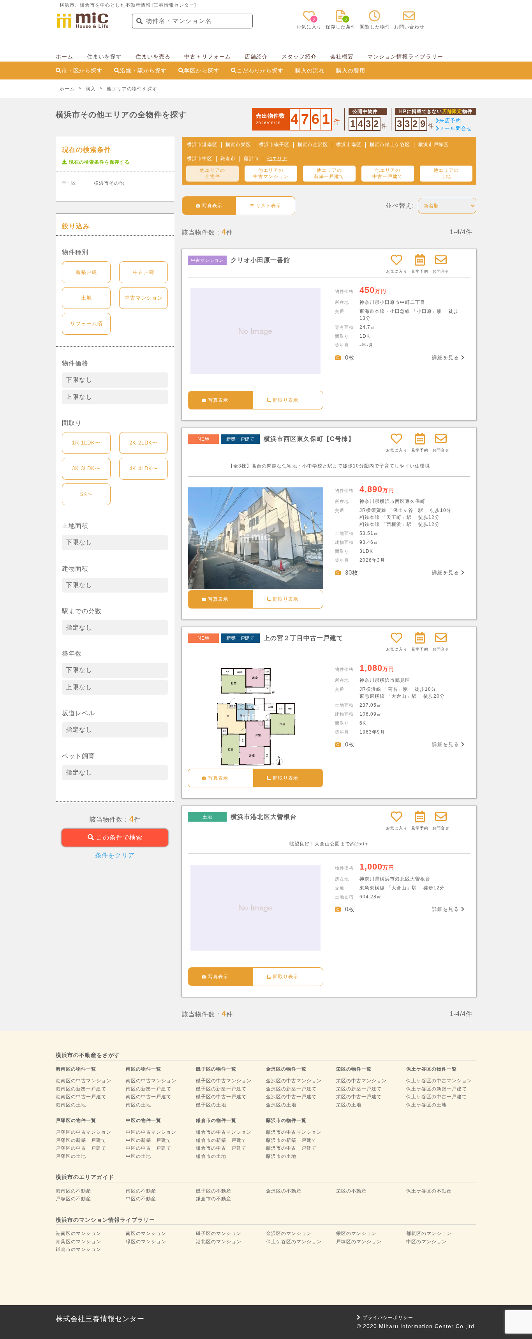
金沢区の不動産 (283, 1191)
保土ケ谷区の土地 (426, 1105)
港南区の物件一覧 (76, 1069)
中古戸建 (144, 272)
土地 (86, 298)
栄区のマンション (356, 1233)
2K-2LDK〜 (143, 443)
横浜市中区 (199, 158)
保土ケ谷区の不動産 (429, 1191)
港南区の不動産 (73, 1191)
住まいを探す (104, 56)
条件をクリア (115, 855)
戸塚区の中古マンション (83, 1132)
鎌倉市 (228, 158)
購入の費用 (350, 70)
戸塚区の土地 (71, 1156)
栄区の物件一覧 (354, 1069)
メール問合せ (455, 128)
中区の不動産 (141, 1198)
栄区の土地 (348, 1105)
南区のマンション (146, 1233)
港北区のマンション (218, 1241)
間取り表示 (285, 400)
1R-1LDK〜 (86, 443)
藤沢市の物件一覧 (286, 1120)
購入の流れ (309, 70)
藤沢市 (251, 158)
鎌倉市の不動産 (213, 1198)
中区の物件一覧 (143, 1120)
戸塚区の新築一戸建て (81, 1140)
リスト (268, 205)
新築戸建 (86, 272)
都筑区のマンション (429, 1233)
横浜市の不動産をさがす (88, 1055)
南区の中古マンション (151, 1080)
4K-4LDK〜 (143, 468)
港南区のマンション (78, 1233)
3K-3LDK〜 (86, 468)
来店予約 (450, 120)
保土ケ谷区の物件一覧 (431, 1069)
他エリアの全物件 (212, 173)
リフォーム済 (86, 323)
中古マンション (144, 298)
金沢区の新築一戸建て (291, 1089)
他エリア (277, 158)
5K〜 (86, 494)
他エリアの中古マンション (271, 173)
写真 (212, 205)
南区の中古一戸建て (148, 1096)
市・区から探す (82, 70)
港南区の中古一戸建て (81, 1096)
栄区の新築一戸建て (359, 1089)
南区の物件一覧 (143, 1069)
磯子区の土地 (211, 1105)
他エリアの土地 (446, 173)
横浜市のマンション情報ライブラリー (105, 1220)
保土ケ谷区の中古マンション (439, 1080)
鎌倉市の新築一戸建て (221, 1140)
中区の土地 (138, 1156)
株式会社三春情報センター (100, 1319)
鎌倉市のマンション (78, 1249)
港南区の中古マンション (83, 1080)
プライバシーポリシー (388, 1317)
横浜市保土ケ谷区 (390, 144)
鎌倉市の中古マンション (224, 1132)
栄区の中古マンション (361, 1080)
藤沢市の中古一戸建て (291, 1148)
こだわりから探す (260, 70)
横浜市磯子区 (274, 144)
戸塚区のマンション (359, 1241)
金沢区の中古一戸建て (291, 1096)
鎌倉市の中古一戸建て (221, 1148)
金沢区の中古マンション (294, 1080)
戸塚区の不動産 (73, 1198)
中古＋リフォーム (207, 56)
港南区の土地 (71, 1105)
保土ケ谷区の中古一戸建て (436, 1096)
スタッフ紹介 (299, 56)
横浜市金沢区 (313, 144)
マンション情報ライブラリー (405, 56)
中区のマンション (426, 1241)
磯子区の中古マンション (224, 1080)
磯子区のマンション (218, 1233)
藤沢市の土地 (281, 1156)
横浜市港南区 (202, 144)
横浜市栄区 (238, 144)
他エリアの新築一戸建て (329, 173)
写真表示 (218, 400)
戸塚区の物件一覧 (76, 1120)
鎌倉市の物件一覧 (216, 1120)
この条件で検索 (118, 837)
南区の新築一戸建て (148, 1089)
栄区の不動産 (351, 1191)
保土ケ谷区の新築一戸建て (436, 1089)
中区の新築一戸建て (148, 1140)
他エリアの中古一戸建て (387, 173)
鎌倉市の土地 (211, 1156)
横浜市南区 (348, 144)
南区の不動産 (141, 1191)
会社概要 (342, 56)
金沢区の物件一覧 (286, 1069)
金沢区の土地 (281, 1105)
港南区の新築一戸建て (81, 1089)
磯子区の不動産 (213, 1191)
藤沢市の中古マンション (294, 1132)
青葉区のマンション (78, 1241)
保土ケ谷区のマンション (294, 1241)
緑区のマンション (146, 1241)
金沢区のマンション (289, 1233)
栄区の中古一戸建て (359, 1096)
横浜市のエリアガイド (85, 1177)
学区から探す (201, 70)
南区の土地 (138, 1105)
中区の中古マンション (151, 1132)
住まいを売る (153, 56)
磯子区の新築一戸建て (221, 1089)
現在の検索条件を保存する (99, 162)
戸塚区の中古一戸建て (81, 1148)
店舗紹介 (256, 56)
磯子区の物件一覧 (216, 1069)
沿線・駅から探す (143, 70)
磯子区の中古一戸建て (221, 1096)
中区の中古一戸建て (148, 1148)
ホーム (64, 56)
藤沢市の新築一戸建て (291, 1140)
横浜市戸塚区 (433, 144)
